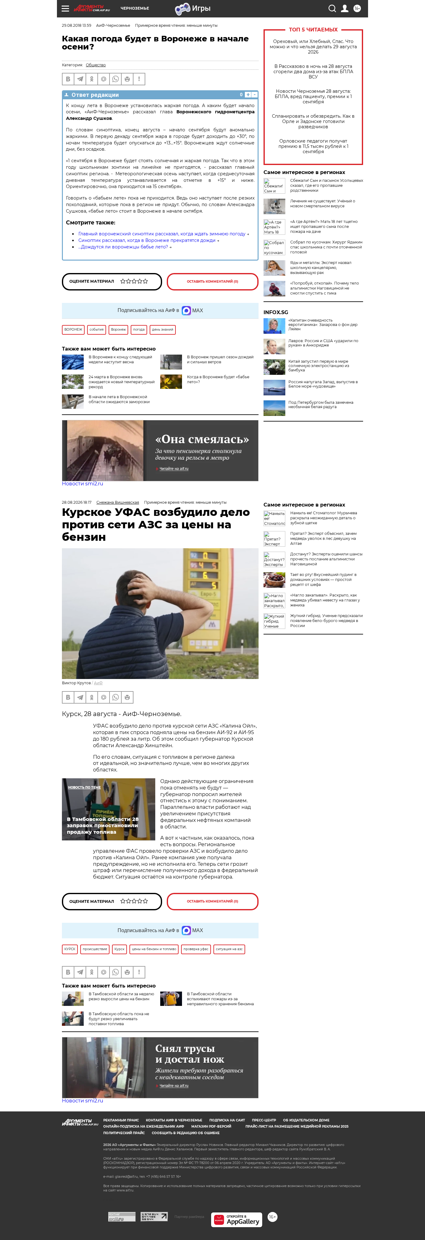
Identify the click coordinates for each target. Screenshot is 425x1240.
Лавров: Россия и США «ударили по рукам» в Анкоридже (323, 343)
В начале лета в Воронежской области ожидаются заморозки (119, 399)
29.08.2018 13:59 (76, 25)
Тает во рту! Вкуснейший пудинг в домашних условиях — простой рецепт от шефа (323, 579)
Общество (96, 65)
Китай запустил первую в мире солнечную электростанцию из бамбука (318, 365)
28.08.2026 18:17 (76, 502)
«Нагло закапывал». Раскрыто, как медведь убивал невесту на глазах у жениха (325, 600)
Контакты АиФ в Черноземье (174, 1120)
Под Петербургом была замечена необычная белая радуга (320, 404)
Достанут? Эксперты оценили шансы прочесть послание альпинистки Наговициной (326, 559)
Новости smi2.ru (82, 484)
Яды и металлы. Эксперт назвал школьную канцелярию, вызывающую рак (321, 267)
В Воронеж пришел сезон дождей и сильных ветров (220, 359)
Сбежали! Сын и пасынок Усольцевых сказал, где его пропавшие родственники (326, 185)
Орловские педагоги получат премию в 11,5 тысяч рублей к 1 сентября (313, 146)
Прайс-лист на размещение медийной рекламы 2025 (296, 1126)
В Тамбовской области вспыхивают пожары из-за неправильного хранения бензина (220, 999)
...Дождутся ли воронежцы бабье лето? (123, 247)
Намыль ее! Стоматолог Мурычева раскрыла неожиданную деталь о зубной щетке (323, 518)
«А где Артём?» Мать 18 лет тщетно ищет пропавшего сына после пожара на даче (324, 226)
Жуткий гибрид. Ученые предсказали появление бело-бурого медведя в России (326, 620)
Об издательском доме (306, 1120)
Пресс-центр (264, 1120)
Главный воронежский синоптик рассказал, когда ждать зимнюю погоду (161, 234)
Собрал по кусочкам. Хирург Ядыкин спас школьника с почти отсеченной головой (326, 247)
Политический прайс (124, 1133)
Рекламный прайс (121, 1120)
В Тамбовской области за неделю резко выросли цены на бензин (121, 996)
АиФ (98, 683)
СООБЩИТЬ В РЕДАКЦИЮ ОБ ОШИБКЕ (186, 1133)
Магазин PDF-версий (211, 1126)
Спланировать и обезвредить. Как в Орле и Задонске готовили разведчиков (313, 122)
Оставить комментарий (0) (212, 282)
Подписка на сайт (227, 1120)
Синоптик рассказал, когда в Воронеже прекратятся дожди (147, 240)
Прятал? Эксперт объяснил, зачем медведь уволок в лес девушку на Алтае (323, 538)
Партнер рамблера (189, 1217)
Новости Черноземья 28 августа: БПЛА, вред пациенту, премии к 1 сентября (313, 97)
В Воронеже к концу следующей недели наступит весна (120, 359)
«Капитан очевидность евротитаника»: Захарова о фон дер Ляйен (322, 324)
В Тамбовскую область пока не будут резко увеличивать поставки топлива (119, 1018)
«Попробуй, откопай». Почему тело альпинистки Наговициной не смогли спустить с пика (324, 288)
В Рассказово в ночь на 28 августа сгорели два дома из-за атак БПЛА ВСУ (313, 72)
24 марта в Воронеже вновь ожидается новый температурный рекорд (122, 382)
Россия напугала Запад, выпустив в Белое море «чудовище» (323, 384)
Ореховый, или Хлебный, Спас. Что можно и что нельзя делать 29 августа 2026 (313, 47)
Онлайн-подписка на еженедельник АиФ (143, 1126)
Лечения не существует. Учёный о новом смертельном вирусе (322, 203)
